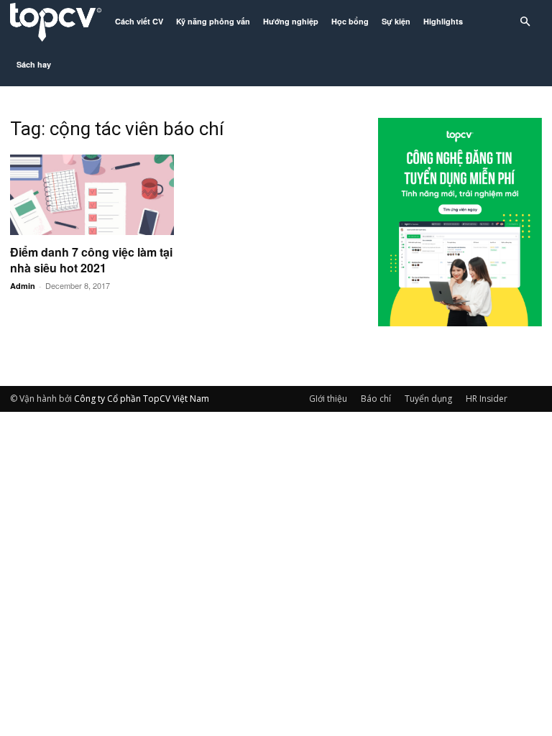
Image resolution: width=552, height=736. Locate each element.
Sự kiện (396, 21)
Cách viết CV (139, 21)
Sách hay (34, 64)
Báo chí (376, 398)
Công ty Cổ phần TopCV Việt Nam (141, 398)
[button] (524, 22)
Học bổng (350, 21)
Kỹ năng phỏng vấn (213, 21)
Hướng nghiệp (290, 21)
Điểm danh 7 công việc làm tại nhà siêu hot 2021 (91, 260)
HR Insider (486, 398)
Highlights (443, 21)
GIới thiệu (328, 398)
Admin (22, 285)
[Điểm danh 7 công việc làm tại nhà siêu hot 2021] (92, 195)
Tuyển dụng (428, 398)
